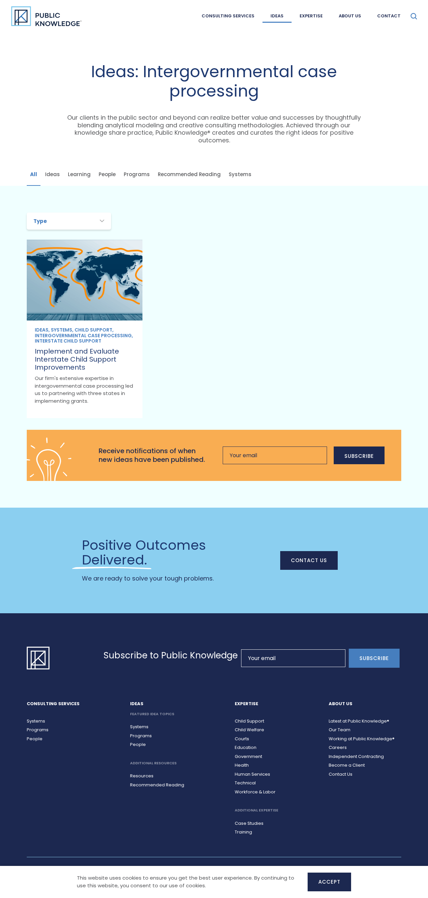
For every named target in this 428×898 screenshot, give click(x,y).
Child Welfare (249, 730)
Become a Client (347, 765)
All (33, 174)
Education (245, 747)
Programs (137, 174)
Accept (329, 881)
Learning (79, 174)
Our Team (339, 730)
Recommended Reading (189, 174)
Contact (389, 16)
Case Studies (249, 823)
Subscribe (359, 456)
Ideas (277, 16)
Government (248, 756)
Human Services (252, 774)
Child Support (249, 721)
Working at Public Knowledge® (362, 739)
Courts (242, 739)
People (107, 174)
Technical (245, 783)
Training (243, 832)
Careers (338, 747)
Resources (141, 776)
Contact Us (309, 560)
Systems (240, 174)
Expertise (311, 16)
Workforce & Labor (255, 792)
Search (414, 16)
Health (242, 765)
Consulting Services (228, 16)
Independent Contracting (356, 756)
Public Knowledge (46, 16)
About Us (350, 16)
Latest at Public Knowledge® (359, 721)
